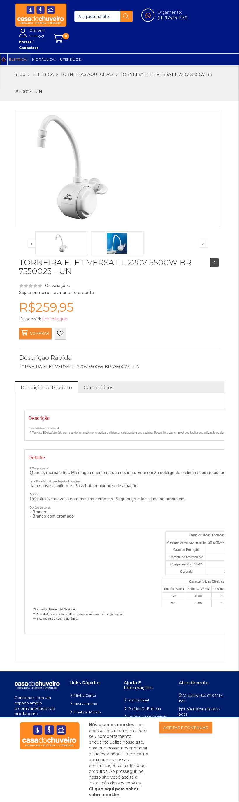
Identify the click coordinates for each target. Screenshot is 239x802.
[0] (58, 39)
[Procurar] (126, 16)
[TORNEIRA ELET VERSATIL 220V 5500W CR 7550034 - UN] (214, 262)
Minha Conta (85, 695)
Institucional (138, 700)
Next (203, 244)
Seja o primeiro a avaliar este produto (56, 292)
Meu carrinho (85, 703)
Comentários (98, 387)
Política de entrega (144, 708)
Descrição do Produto (46, 387)
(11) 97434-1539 (172, 17)
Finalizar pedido (87, 712)
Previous (31, 244)
